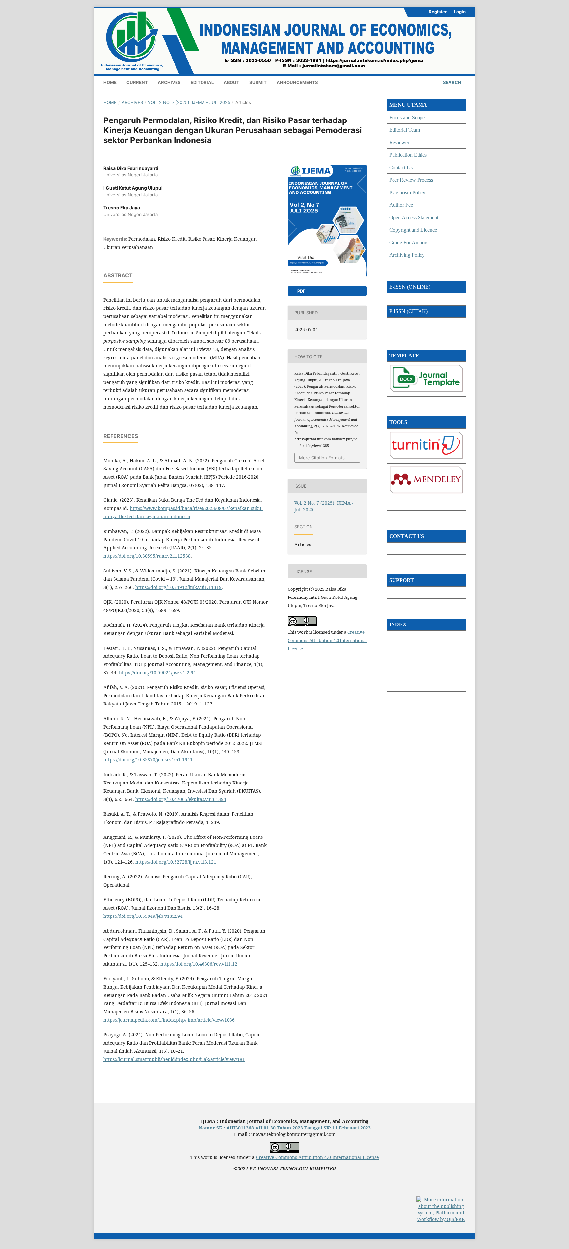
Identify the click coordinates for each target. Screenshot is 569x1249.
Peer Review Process (411, 180)
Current (137, 82)
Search (451, 82)
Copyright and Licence (413, 230)
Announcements (297, 82)
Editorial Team (404, 130)
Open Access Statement (413, 217)
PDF (301, 291)
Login (460, 11)
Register (438, 11)
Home (110, 82)
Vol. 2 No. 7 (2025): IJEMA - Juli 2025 (189, 102)
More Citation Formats (322, 457)
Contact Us (401, 167)
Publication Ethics (408, 155)
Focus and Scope (407, 117)
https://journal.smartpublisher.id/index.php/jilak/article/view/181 (174, 1059)
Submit (258, 82)
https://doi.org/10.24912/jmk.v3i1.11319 (178, 587)
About (231, 82)
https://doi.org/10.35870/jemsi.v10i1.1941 (148, 760)
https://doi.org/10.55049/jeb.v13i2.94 (143, 916)
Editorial (202, 82)
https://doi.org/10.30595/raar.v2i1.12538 (147, 556)
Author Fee (401, 205)
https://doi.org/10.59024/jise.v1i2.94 (157, 672)
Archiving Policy (407, 255)
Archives (169, 82)
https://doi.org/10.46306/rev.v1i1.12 (198, 964)
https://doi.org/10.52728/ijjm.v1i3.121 (175, 862)
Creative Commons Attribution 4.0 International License (327, 640)
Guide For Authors (408, 242)
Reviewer (399, 142)
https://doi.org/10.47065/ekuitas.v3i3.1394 (180, 799)
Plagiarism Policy (407, 192)
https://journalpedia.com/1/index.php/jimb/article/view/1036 (169, 1020)
